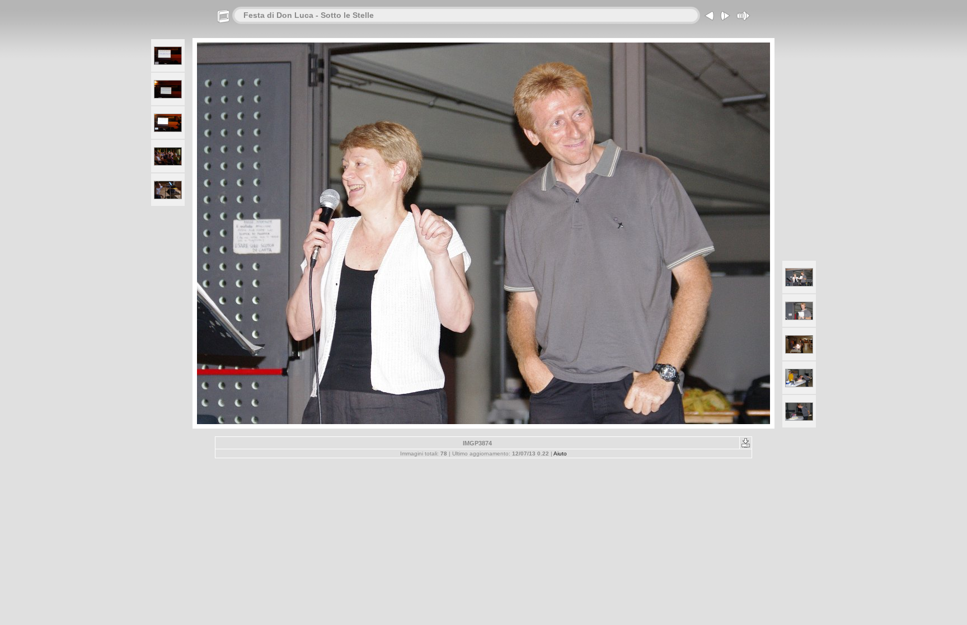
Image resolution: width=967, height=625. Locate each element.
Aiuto (560, 453)
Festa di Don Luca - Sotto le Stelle (308, 15)
